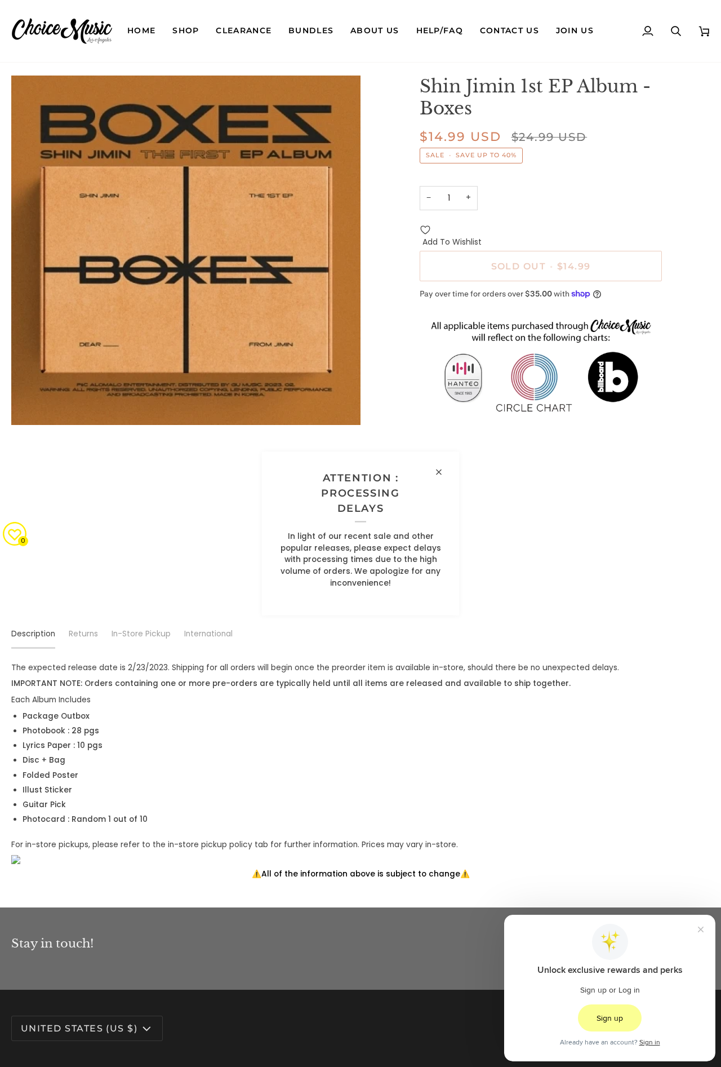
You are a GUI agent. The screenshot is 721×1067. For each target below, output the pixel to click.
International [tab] (208, 633)
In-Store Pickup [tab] (141, 633)
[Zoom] (32, 404)
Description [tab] (33, 633)
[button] (185, 31)
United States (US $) (79, 1028)
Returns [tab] (83, 633)
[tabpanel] (360, 771)
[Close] (443, 471)
